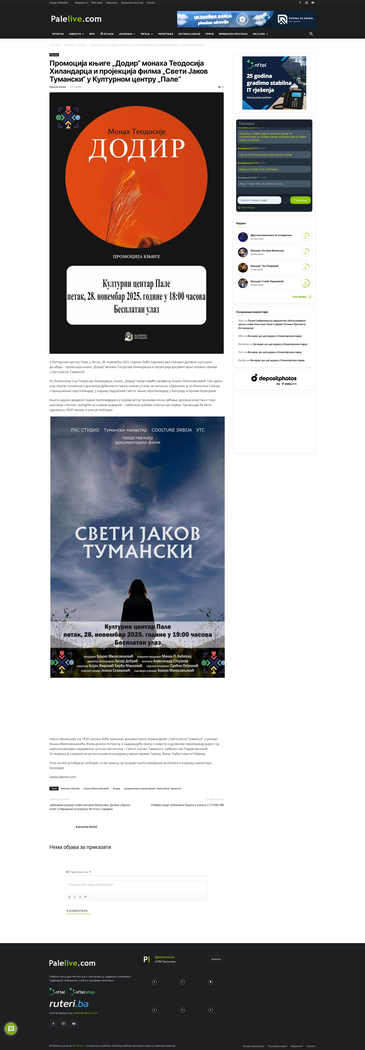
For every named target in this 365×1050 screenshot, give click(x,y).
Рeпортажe (165, 33)
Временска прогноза (132, 2)
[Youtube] (313, 2)
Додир (116, 788)
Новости (75, 33)
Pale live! (259, 33)
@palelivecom (165, 957)
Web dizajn (97, 2)
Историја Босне (189, 33)
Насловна (54, 45)
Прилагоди (248, 207)
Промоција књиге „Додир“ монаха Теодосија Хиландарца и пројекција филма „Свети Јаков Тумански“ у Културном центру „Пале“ (128, 71)
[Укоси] (74, 897)
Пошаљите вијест (277, 1046)
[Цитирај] (85, 897)
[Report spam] (309, 148)
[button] (311, 34)
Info (92, 33)
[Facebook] (300, 2)
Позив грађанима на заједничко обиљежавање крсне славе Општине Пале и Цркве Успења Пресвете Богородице (272, 324)
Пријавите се (81, 2)
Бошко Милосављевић (96, 788)
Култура (81, 45)
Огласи (108, 33)
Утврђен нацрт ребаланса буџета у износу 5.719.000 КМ (187, 805)
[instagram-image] (154, 981)
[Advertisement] (136, 709)
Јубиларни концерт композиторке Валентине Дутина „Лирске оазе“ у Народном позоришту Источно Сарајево (89, 807)
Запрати (216, 959)
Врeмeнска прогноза (233, 33)
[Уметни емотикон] (285, 200)
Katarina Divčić (57, 86)
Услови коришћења (253, 1046)
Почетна (58, 33)
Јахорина (125, 33)
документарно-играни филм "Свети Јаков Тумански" (153, 788)
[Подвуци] (80, 897)
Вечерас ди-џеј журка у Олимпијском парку (275, 335)
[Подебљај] (69, 897)
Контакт (151, 2)
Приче (210, 33)
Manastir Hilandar (70, 788)
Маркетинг (112, 2)
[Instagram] (306, 2)
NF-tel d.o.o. (79, 1045)
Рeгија (145, 33)
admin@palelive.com (85, 1013)
